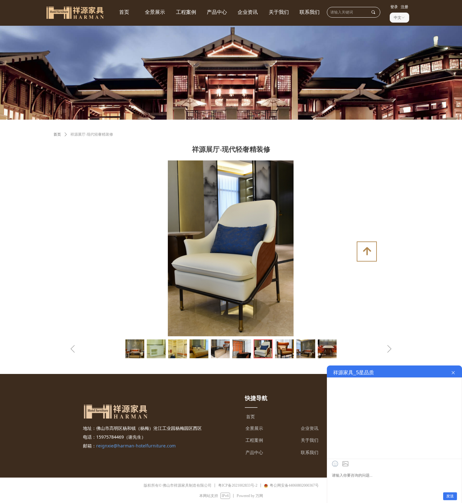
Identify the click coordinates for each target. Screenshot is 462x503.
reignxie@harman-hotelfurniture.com (136, 446)
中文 (397, 17)
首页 (57, 134)
